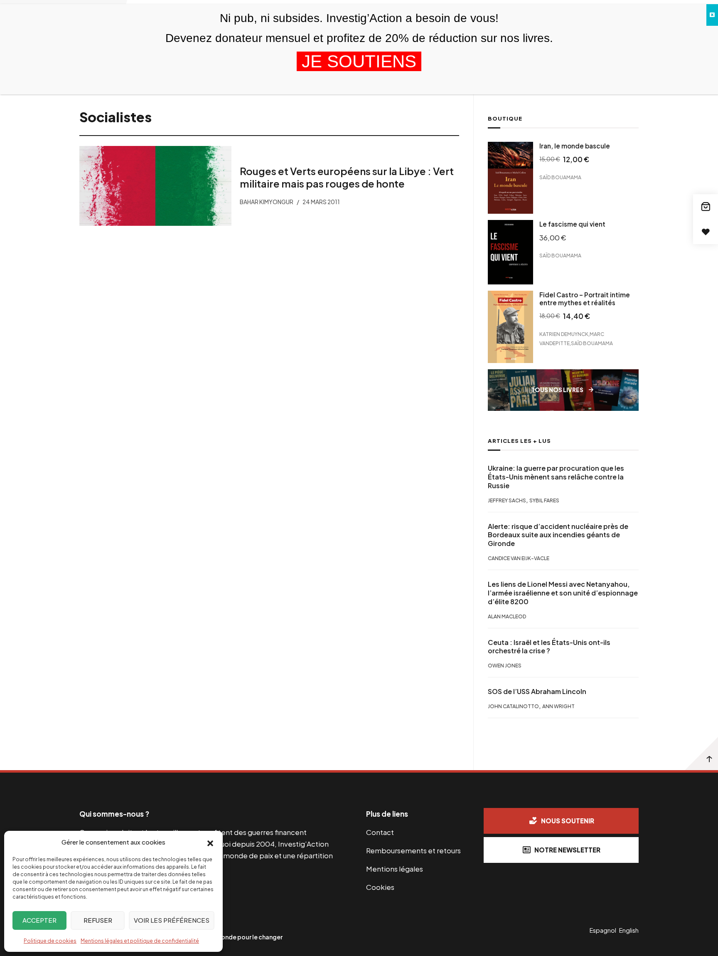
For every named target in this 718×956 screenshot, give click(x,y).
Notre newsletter (567, 850)
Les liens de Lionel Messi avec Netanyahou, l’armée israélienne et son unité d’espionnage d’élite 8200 (563, 593)
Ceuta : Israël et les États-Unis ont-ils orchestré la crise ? (549, 646)
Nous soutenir (567, 821)
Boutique (505, 118)
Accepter (39, 920)
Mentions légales (394, 868)
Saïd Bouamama (560, 177)
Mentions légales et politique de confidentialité (140, 941)
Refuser (98, 920)
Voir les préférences (171, 920)
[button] (210, 842)
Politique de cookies (50, 941)
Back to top (701, 753)
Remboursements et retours (413, 850)
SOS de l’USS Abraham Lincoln (537, 691)
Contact (380, 832)
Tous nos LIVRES (557, 389)
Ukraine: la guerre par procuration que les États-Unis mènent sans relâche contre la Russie (556, 477)
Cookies (380, 887)
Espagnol (603, 930)
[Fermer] (712, 15)
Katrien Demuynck (563, 334)
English (629, 930)
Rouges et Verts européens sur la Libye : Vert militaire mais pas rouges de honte (346, 177)
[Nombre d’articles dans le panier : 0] (705, 206)
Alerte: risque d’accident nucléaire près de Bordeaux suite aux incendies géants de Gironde (558, 535)
